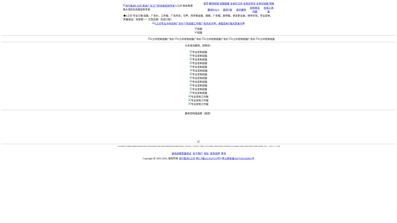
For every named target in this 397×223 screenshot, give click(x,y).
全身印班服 (262, 3)
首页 (205, 3)
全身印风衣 (249, 3)
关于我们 (198, 153)
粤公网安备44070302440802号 (238, 158)
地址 (206, 153)
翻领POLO (213, 10)
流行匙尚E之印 (187, 158)
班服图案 (225, 3)
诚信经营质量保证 (181, 153)
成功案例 (241, 10)
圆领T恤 (227, 10)
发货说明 (215, 153)
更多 (223, 153)
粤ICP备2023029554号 (208, 158)
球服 (271, 3)
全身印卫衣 (236, 3)
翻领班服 (214, 3)
